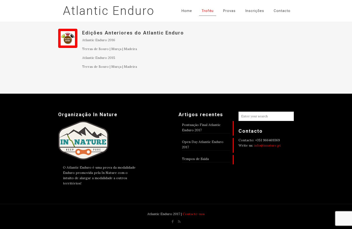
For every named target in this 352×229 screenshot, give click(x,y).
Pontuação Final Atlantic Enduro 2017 (201, 127)
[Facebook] (172, 221)
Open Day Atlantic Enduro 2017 (202, 144)
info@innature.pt (267, 145)
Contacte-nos (194, 214)
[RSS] (179, 221)
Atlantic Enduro (108, 11)
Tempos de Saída (195, 159)
